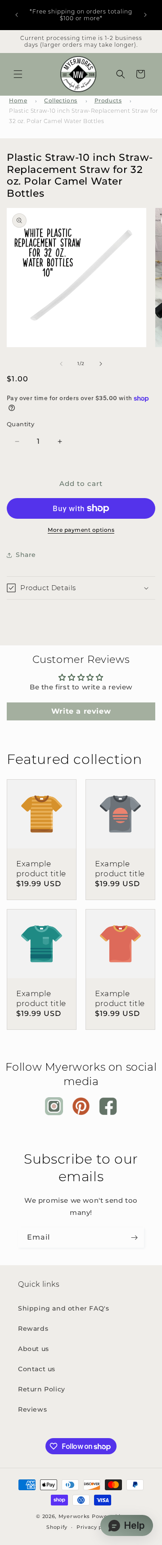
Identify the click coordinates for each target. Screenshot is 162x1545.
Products (108, 100)
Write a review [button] (81, 711)
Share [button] (26, 555)
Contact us (36, 1369)
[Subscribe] (134, 1237)
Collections (60, 100)
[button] (18, 74)
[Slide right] (101, 364)
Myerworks (74, 1516)
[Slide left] (61, 364)
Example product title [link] (41, 868)
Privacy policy (96, 1527)
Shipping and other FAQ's (63, 1308)
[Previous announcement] (17, 15)
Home (18, 100)
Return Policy (41, 1389)
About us (33, 1349)
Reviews (32, 1409)
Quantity (20, 424)
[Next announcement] (145, 15)
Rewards (33, 1328)
